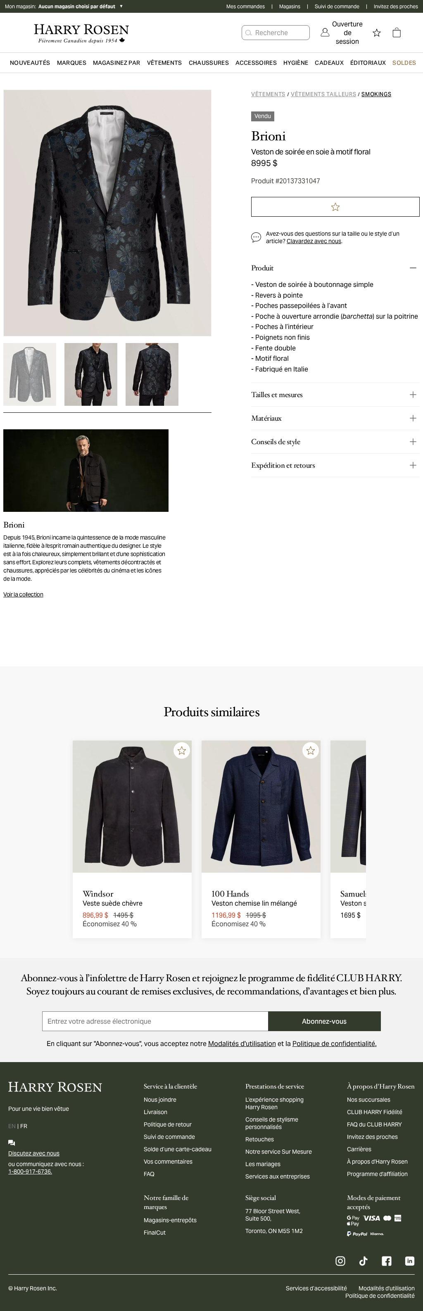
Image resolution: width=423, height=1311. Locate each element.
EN (12, 1126)
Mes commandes (245, 6)
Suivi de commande (337, 6)
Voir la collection (23, 594)
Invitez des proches (396, 6)
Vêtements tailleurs (323, 94)
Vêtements (268, 94)
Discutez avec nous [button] (33, 1153)
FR (23, 1126)
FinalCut (155, 1232)
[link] (341, 32)
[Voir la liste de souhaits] (376, 32)
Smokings (376, 94)
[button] (248, 32)
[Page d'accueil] (82, 32)
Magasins (289, 6)
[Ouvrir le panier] (396, 33)
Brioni (268, 136)
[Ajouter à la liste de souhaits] (181, 750)
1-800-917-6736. (30, 1171)
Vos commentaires (168, 1161)
